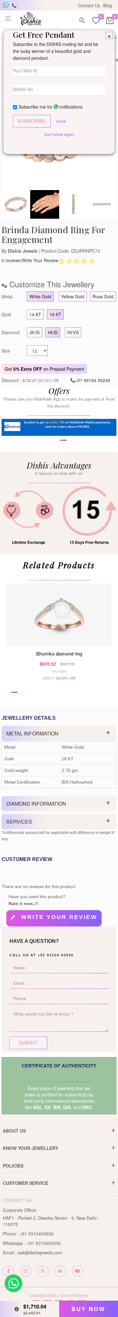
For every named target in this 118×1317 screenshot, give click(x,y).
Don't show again (59, 134)
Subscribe (31, 121)
